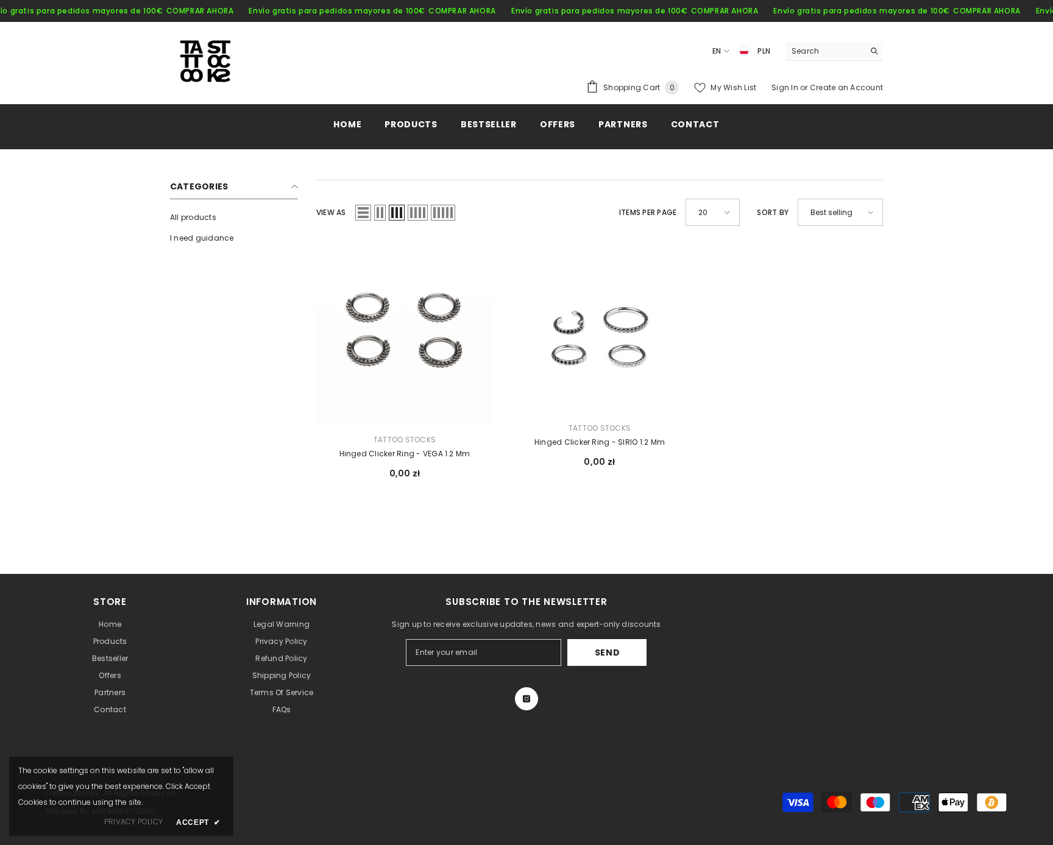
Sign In (785, 87)
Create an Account (846, 87)
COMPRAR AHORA (200, 10)
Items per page (647, 212)
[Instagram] (526, 698)
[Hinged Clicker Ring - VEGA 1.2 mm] (404, 334)
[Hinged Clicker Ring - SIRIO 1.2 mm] (599, 328)
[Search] (834, 51)
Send (607, 652)
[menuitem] (234, 217)
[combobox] (824, 51)
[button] (363, 213)
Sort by (773, 212)
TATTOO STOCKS (405, 439)
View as (331, 212)
